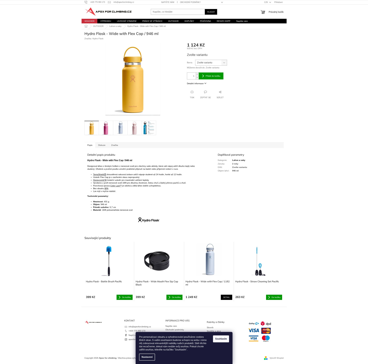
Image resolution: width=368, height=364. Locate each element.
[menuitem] (89, 21)
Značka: (93, 38)
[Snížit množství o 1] (197, 77)
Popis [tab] (89, 145)
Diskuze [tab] (101, 145)
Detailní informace (195, 83)
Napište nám (167, 2)
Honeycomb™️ (100, 180)
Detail (226, 297)
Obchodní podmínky (190, 2)
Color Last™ (116, 186)
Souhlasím (221, 339)
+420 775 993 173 (137, 331)
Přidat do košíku (213, 76)
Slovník (210, 327)
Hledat (211, 12)
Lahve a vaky (238, 160)
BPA (106, 188)
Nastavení (147, 357)
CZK (266, 2)
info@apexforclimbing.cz (140, 326)
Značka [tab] (114, 145)
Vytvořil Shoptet (277, 358)
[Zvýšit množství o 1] (197, 74)
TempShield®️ (99, 174)
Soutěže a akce (214, 331)
